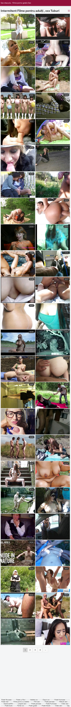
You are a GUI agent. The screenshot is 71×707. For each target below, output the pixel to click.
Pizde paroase (49, 702)
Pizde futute (46, 706)
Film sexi (37, 702)
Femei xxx (20, 706)
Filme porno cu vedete (21, 702)
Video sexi (64, 704)
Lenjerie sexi (22, 704)
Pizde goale (33, 706)
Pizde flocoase (6, 700)
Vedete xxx (34, 700)
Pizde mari (5, 702)
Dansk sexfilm (8, 704)
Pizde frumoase (59, 700)
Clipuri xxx (46, 700)
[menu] (69, 11)
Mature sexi (63, 702)
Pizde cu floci (20, 700)
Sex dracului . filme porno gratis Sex (16, 3)
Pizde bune (8, 706)
